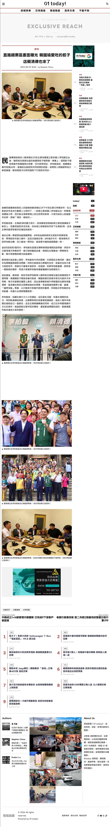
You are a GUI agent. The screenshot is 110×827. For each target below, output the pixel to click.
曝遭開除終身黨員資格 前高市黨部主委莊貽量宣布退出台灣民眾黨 (85, 670)
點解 (75, 205)
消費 (76, 286)
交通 (76, 251)
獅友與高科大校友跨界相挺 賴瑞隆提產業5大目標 (30, 654)
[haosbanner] (37, 582)
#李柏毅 (26, 610)
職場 (76, 235)
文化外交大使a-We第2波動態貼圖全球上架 (19, 764)
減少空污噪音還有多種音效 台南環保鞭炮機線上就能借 (31, 686)
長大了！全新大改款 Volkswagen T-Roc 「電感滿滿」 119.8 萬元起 (30, 637)
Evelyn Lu (16, 757)
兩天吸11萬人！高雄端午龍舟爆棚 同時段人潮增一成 (85, 654)
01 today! (34, 818)
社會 (80, 75)
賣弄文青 (77, 258)
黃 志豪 (14, 724)
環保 (76, 248)
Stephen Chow (46, 67)
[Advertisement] (37, 139)
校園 (76, 270)
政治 (36, 49)
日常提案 (77, 226)
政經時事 (77, 210)
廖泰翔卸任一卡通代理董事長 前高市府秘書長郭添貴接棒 (31, 702)
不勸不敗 (77, 275)
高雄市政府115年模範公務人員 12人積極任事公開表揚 (84, 686)
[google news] (83, 56)
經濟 (76, 219)
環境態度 (77, 242)
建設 (76, 238)
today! (76, 201)
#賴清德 (16, 610)
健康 (76, 231)
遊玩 (76, 283)
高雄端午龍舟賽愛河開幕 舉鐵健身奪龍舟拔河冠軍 (85, 637)
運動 (76, 267)
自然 (76, 254)
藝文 (76, 264)
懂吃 (76, 280)
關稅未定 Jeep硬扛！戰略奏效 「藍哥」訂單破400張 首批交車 (31, 670)
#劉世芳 (6, 610)
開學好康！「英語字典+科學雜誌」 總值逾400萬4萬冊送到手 (19, 747)
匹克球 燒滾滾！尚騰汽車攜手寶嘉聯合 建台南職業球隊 (20, 730)
